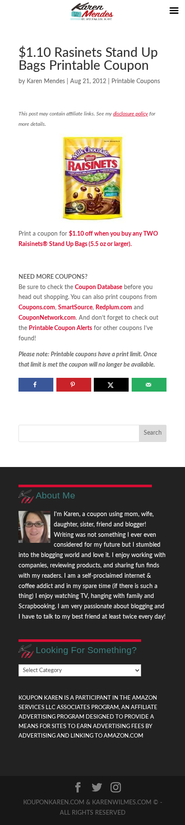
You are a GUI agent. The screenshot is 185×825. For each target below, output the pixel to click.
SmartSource (75, 308)
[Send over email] (149, 385)
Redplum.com (114, 308)
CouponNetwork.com (47, 318)
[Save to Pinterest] (73, 385)
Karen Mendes (46, 81)
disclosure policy (130, 113)
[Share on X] (111, 385)
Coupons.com (36, 308)
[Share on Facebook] (35, 385)
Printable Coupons (135, 81)
